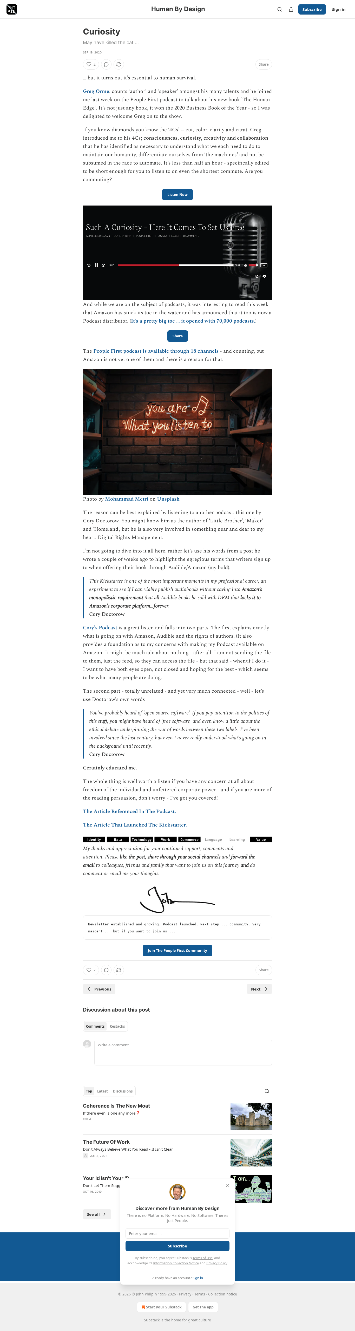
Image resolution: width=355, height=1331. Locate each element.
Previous (102, 989)
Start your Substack (164, 1307)
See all (93, 1214)
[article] (177, 1116)
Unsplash (168, 499)
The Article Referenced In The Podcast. (129, 811)
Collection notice (222, 1294)
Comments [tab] (95, 1026)
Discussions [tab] (123, 1091)
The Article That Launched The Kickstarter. (135, 825)
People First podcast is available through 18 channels (156, 351)
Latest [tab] (102, 1091)
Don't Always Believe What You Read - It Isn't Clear (128, 1149)
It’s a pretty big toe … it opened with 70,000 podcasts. (193, 321)
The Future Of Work (106, 1142)
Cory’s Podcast (100, 628)
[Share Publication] (291, 9)
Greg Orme (96, 91)
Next (256, 989)
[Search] (279, 9)
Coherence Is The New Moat (116, 1106)
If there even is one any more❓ (111, 1113)
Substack (152, 1320)
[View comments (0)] (106, 64)
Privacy (185, 1294)
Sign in (339, 9)
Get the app (203, 1307)
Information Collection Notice (176, 1263)
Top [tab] (89, 1091)
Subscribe (312, 9)
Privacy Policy (216, 1263)
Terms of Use (203, 1257)
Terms (199, 1294)
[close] (227, 1186)
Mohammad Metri (126, 499)
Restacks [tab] (117, 1026)
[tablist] (105, 1026)
